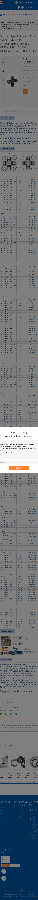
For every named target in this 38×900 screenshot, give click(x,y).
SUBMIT (19, 468)
